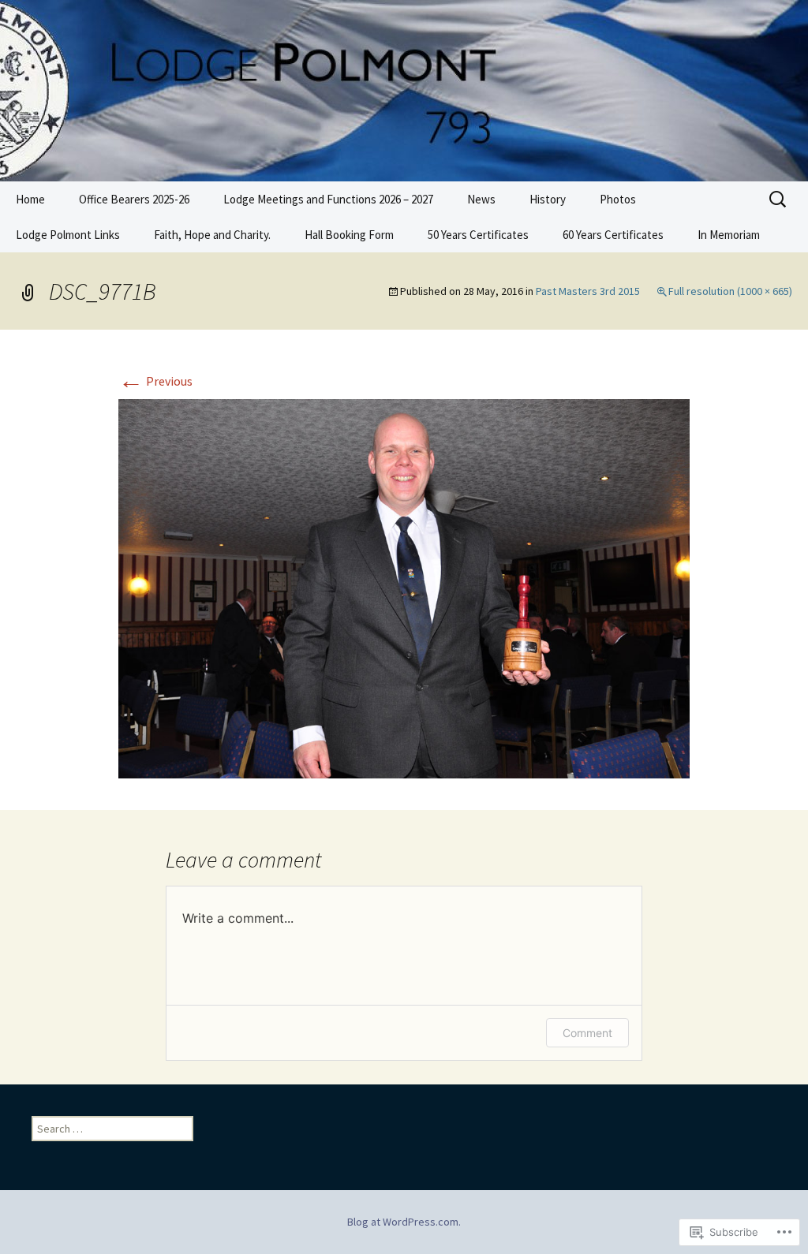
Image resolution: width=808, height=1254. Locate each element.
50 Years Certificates (478, 234)
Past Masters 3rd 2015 (588, 291)
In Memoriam (729, 234)
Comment (587, 1032)
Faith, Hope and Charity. (212, 234)
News (481, 199)
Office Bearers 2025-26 (134, 199)
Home (30, 199)
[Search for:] (778, 199)
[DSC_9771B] (404, 587)
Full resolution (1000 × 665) (730, 291)
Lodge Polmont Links (68, 234)
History (547, 199)
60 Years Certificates (613, 234)
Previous (155, 381)
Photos (618, 199)
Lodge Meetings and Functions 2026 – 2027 (328, 199)
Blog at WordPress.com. (404, 1222)
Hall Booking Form (349, 234)
